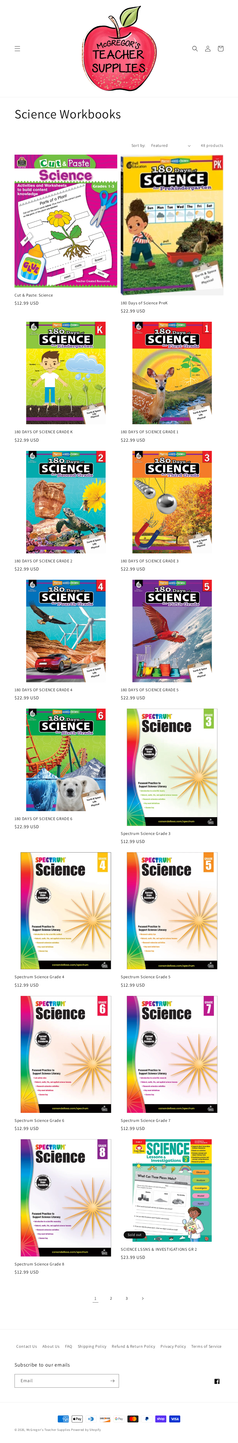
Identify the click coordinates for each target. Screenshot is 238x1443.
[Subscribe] (112, 1381)
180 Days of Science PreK (144, 303)
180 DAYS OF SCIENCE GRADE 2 (44, 561)
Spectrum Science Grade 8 (39, 1264)
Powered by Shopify (86, 1430)
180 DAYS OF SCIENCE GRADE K (44, 431)
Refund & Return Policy (133, 1346)
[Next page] (142, 1298)
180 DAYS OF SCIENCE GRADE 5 (150, 689)
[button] (17, 48)
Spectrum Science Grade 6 (39, 1120)
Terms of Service (206, 1346)
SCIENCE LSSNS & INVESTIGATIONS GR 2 (159, 1249)
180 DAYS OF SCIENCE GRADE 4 (44, 689)
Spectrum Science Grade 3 (146, 833)
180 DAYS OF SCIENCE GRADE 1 (149, 431)
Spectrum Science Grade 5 (146, 976)
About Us (51, 1346)
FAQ (68, 1346)
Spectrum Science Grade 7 (146, 1120)
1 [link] (95, 1298)
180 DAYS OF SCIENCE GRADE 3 (150, 561)
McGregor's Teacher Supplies (48, 1430)
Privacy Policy (173, 1346)
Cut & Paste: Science (34, 295)
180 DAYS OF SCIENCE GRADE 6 (44, 818)
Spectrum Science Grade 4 (39, 976)
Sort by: (138, 145)
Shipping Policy (92, 1346)
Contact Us (26, 1346)
